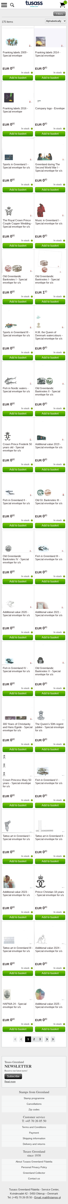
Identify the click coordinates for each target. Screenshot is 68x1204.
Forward (47, 1039)
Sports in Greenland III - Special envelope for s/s (16, 334)
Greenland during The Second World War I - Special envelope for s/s (48, 167)
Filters (59, 13)
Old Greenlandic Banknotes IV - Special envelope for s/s (16, 559)
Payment (34, 1132)
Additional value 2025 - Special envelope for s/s (48, 1005)
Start (15, 1039)
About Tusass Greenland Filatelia (34, 1161)
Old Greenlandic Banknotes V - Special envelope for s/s (48, 671)
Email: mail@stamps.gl (47, 1197)
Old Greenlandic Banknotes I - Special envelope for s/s (15, 279)
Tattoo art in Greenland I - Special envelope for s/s (17, 837)
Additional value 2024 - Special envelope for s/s (48, 949)
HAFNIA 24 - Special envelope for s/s (14, 1005)
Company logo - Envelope (50, 108)
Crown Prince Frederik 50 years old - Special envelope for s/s (17, 447)
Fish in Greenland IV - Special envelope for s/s (16, 670)
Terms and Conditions (34, 1127)
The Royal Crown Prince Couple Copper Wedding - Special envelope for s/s (17, 223)
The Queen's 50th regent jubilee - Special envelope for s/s (49, 727)
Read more (10, 1081)
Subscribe (13, 1076)
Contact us (34, 1178)
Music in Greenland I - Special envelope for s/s (48, 222)
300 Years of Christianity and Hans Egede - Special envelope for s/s (17, 727)
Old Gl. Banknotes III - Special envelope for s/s (48, 502)
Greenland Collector (34, 1172)
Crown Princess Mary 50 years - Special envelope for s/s (17, 783)
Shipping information (34, 1138)
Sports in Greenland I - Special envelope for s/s (16, 166)
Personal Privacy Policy (34, 1167)
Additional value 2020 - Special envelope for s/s (16, 614)
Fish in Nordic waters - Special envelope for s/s (16, 390)
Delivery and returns (34, 1144)
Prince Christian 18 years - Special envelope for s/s (49, 893)
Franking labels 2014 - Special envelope (47, 54)
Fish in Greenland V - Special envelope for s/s (48, 781)
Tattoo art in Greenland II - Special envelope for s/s (50, 837)
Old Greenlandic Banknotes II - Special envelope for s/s (47, 391)
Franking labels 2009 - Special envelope (15, 54)
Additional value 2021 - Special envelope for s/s (48, 614)
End (53, 1039)
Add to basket (17, 77)
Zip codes (34, 1109)
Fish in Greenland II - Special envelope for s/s (16, 502)
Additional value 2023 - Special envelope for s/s (16, 893)
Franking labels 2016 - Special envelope (15, 110)
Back (21, 1039)
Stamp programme (34, 1098)
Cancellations (34, 1103)
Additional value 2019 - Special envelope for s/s (48, 446)
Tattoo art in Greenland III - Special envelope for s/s (18, 949)
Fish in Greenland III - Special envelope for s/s (48, 558)
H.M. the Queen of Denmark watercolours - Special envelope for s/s (49, 335)
